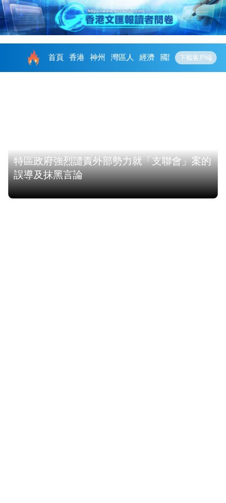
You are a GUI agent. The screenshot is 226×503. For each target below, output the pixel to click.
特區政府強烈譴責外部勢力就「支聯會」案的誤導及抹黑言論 (112, 168)
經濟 (147, 57)
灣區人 (122, 57)
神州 (97, 57)
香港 (76, 57)
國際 (168, 57)
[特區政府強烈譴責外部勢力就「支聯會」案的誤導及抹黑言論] (113, 139)
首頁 (56, 57)
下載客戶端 (195, 58)
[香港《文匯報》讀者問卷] (113, 17)
